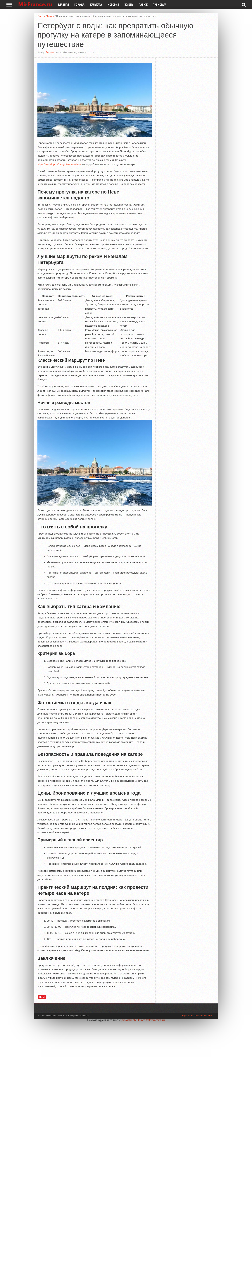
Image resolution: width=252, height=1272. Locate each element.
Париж (143, 5)
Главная (63, 5)
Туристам (159, 5)
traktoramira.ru (155, 1020)
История (113, 5)
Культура (96, 5)
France (49, 52)
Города (79, 5)
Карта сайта (187, 1016)
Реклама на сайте (203, 1016)
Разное (50, 16)
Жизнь (129, 5)
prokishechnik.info (133, 1020)
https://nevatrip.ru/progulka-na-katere (59, 164)
